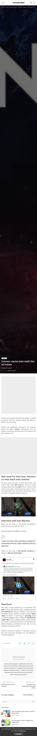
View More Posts (18, 659)
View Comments (28, 694)
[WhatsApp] (29, 643)
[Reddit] (33, 643)
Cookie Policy (22, 731)
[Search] (34, 2)
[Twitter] (24, 643)
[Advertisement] (18, 395)
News (4, 358)
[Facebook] (20, 643)
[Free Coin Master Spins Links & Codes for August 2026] (5, 713)
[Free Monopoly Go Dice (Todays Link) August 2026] (5, 722)
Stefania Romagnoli (6, 368)
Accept (18, 734)
